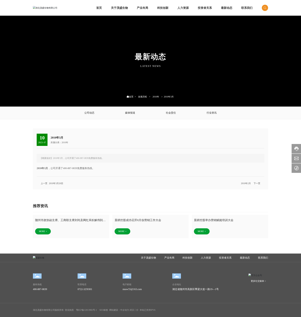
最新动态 (226, 7)
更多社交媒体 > (258, 281)
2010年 (156, 97)
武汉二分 (134, 310)
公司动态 (89, 112)
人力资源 (183, 7)
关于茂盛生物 (119, 7)
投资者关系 (205, 7)
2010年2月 (246, 183)
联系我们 (247, 7)
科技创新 (163, 7)
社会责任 (171, 112)
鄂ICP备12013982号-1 (86, 310)
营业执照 (69, 310)
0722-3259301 (85, 289)
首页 (99, 7)
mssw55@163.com (132, 289)
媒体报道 (130, 112)
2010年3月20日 (56, 183)
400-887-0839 (40, 289)
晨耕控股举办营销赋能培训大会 (213, 220)
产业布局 (142, 7)
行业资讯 (212, 112)
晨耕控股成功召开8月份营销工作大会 (138, 220)
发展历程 (142, 97)
